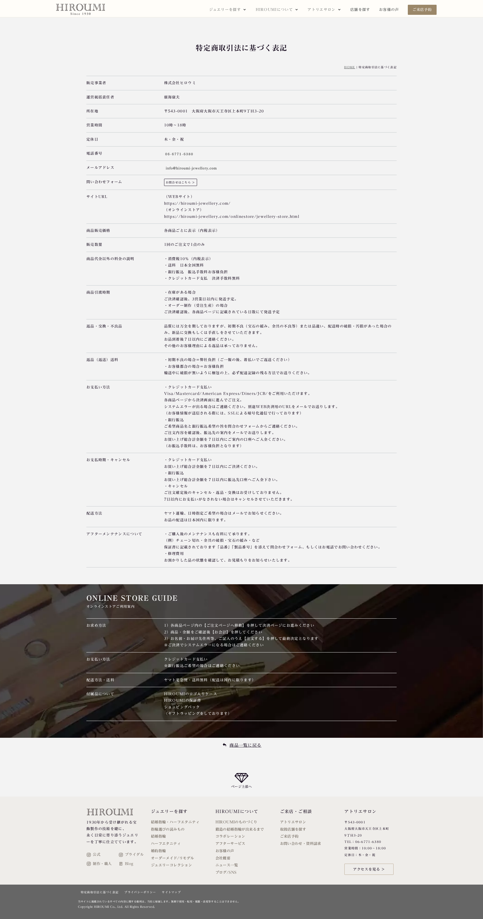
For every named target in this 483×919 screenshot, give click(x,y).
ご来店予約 (422, 9)
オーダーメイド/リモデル (172, 858)
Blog (129, 864)
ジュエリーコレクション (171, 865)
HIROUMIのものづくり (236, 822)
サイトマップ (171, 892)
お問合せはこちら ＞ (180, 182)
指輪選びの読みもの (168, 829)
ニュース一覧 (227, 865)
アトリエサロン (293, 822)
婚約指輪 (158, 851)
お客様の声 (389, 9)
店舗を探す (360, 9)
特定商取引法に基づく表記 (100, 892)
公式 (96, 854)
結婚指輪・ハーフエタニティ (175, 822)
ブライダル (134, 854)
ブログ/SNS (226, 872)
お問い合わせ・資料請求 (300, 843)
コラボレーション (230, 836)
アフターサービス (230, 843)
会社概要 (223, 858)
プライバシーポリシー (140, 892)
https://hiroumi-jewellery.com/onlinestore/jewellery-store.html (232, 216)
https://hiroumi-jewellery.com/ (197, 203)
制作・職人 (102, 864)
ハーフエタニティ (166, 843)
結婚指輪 (158, 836)
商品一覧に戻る (245, 745)
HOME (349, 67)
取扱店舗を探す (293, 829)
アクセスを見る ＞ (369, 869)
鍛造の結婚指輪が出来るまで (240, 829)
